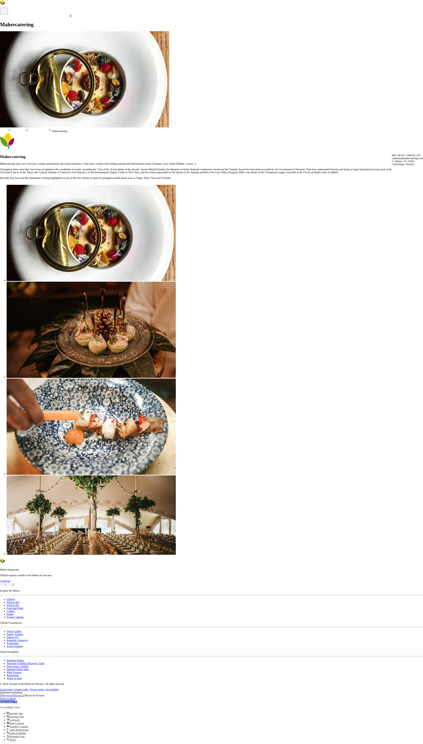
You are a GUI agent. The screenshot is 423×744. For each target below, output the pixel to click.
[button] (8, 701)
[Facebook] (2, 585)
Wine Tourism (14, 672)
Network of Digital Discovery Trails (25, 663)
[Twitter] (10, 585)
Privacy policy (37, 689)
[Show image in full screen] (91, 280)
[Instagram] (6, 585)
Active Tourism (15, 646)
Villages (11, 599)
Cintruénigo (18, 131)
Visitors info (6, 16)
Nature (10, 614)
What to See (13, 602)
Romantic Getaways (17, 640)
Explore (17, 16)
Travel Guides (14, 631)
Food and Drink (15, 608)
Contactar (5, 581)
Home (3, 131)
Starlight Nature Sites (18, 669)
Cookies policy (21, 689)
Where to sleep (14, 678)
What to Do (28, 16)
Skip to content (8, 698)
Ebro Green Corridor (17, 666)
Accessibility (52, 689)
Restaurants (13, 675)
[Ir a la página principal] (12, 6)
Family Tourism (15, 634)
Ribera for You (43, 16)
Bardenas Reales (15, 660)
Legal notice (6, 689)
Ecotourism (13, 643)
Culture (10, 611)
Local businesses (38, 131)
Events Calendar (59, 16)
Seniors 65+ (13, 637)
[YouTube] (13, 585)
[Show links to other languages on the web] (70, 16)
